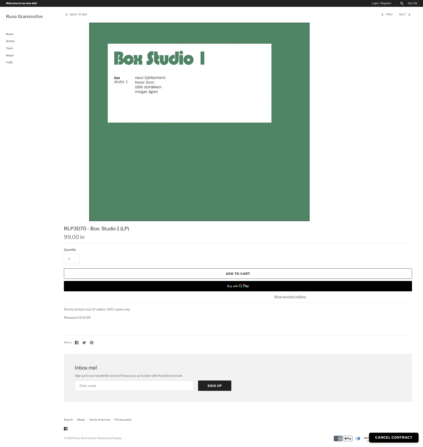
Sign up (215, 386)
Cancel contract (393, 438)
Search (68, 419)
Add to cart (238, 273)
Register (386, 3)
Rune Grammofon (85, 438)
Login (375, 3)
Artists (10, 41)
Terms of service (99, 419)
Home (9, 34)
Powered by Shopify (109, 438)
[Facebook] (65, 429)
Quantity (70, 249)
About (10, 55)
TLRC (9, 62)
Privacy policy (123, 419)
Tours (9, 48)
